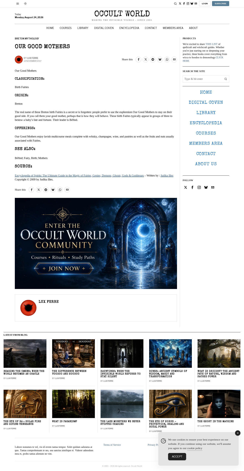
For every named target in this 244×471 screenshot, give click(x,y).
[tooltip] (180, 3)
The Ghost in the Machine (216, 422)
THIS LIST (212, 44)
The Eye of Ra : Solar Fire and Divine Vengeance (22, 423)
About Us (206, 164)
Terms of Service (112, 445)
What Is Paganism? (64, 422)
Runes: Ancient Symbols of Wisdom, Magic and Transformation (168, 374)
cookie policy (194, 448)
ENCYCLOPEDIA (206, 123)
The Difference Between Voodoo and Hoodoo (69, 372)
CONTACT (206, 154)
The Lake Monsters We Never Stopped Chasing (120, 423)
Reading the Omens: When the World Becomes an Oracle (24, 372)
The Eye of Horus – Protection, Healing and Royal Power (166, 424)
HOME (206, 92)
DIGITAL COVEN (206, 103)
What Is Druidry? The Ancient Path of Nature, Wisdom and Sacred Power (219, 374)
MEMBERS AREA (206, 144)
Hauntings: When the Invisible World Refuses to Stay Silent (121, 374)
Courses (206, 133)
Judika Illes (167, 175)
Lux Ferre (32, 58)
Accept (177, 456)
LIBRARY (206, 113)
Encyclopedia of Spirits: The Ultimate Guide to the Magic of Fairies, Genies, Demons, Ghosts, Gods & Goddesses (79, 175)
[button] (225, 79)
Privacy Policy (155, 445)
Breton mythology (27, 38)
